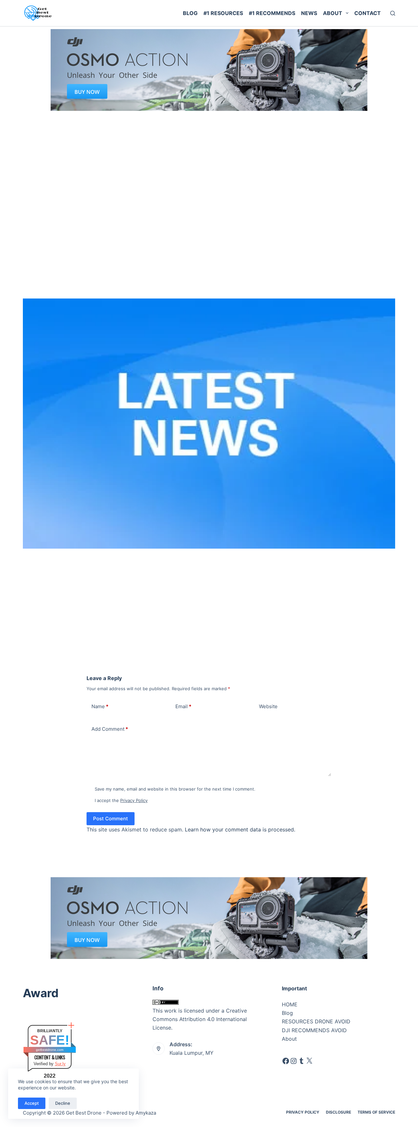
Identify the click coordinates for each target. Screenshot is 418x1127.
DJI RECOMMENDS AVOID (314, 1030)
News (309, 13)
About (332, 13)
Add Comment (109, 729)
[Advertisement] (209, 160)
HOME (289, 1004)
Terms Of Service (376, 1112)
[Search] (392, 13)
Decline (62, 1103)
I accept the (121, 800)
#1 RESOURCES (223, 13)
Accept (31, 1103)
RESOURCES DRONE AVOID (316, 1021)
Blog (190, 13)
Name (99, 706)
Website (268, 706)
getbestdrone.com (49, 1049)
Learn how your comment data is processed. (240, 829)
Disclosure (338, 1112)
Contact (367, 13)
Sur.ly (60, 1063)
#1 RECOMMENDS (272, 13)
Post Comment (110, 818)
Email (183, 706)
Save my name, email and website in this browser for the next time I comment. (175, 789)
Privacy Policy (134, 800)
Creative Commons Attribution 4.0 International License (200, 1019)
